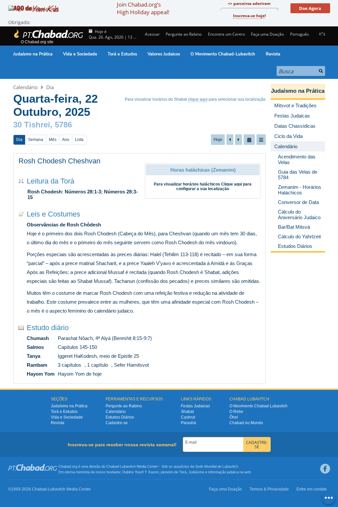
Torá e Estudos (122, 54)
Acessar (152, 34)
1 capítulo (97, 365)
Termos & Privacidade (269, 489)
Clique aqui (231, 184)
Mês (52, 139)
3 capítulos (69, 365)
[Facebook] (325, 469)
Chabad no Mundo (246, 423)
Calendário (25, 87)
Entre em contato (311, 489)
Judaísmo (196, 472)
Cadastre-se (117, 423)
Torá (182, 472)
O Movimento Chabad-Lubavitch (222, 54)
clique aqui (198, 99)
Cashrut (188, 417)
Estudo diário (48, 327)
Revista (273, 54)
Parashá (188, 423)
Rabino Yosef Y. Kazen (140, 472)
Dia (50, 87)
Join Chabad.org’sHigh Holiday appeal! (143, 8)
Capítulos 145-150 (77, 347)
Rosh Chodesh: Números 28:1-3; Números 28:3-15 (82, 194)
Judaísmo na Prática (32, 54)
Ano (65, 139)
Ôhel (233, 417)
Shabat (187, 411)
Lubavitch (128, 466)
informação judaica (223, 472)
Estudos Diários (120, 417)
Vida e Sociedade (80, 54)
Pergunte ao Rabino (184, 34)
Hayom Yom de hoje (80, 374)
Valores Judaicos (164, 54)
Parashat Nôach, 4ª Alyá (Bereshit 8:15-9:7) (105, 338)
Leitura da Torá (50, 181)
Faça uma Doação (267, 34)
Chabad (112, 466)
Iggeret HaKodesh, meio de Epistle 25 (98, 356)
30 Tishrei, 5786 (42, 124)
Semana (35, 139)
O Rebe (236, 411)
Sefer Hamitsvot (131, 365)
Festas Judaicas (195, 406)
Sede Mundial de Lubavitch (216, 466)
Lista (79, 139)
